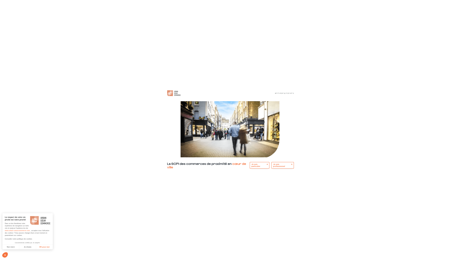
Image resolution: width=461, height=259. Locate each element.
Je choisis (27, 247)
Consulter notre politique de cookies (18, 239)
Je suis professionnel (279, 165)
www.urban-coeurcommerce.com (17, 230)
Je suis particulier (255, 165)
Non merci (11, 247)
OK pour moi (44, 247)
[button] (5, 255)
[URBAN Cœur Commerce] (174, 93)
